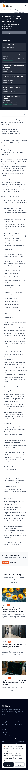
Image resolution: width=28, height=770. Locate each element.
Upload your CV (5, 732)
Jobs (8, 10)
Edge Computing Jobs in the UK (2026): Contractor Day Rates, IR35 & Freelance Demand (14, 646)
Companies (4, 724)
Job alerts (4, 729)
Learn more (13, 562)
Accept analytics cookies (9, 764)
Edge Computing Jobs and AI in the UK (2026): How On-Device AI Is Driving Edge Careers (14, 682)
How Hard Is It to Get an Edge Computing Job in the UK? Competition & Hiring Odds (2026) (12, 609)
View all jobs (23, 40)
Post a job (5, 562)
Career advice (5, 727)
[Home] (2, 11)
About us (4, 741)
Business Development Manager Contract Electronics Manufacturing (19, 11)
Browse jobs (5, 722)
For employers (18, 724)
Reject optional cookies (19, 764)
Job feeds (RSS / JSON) (7, 735)
